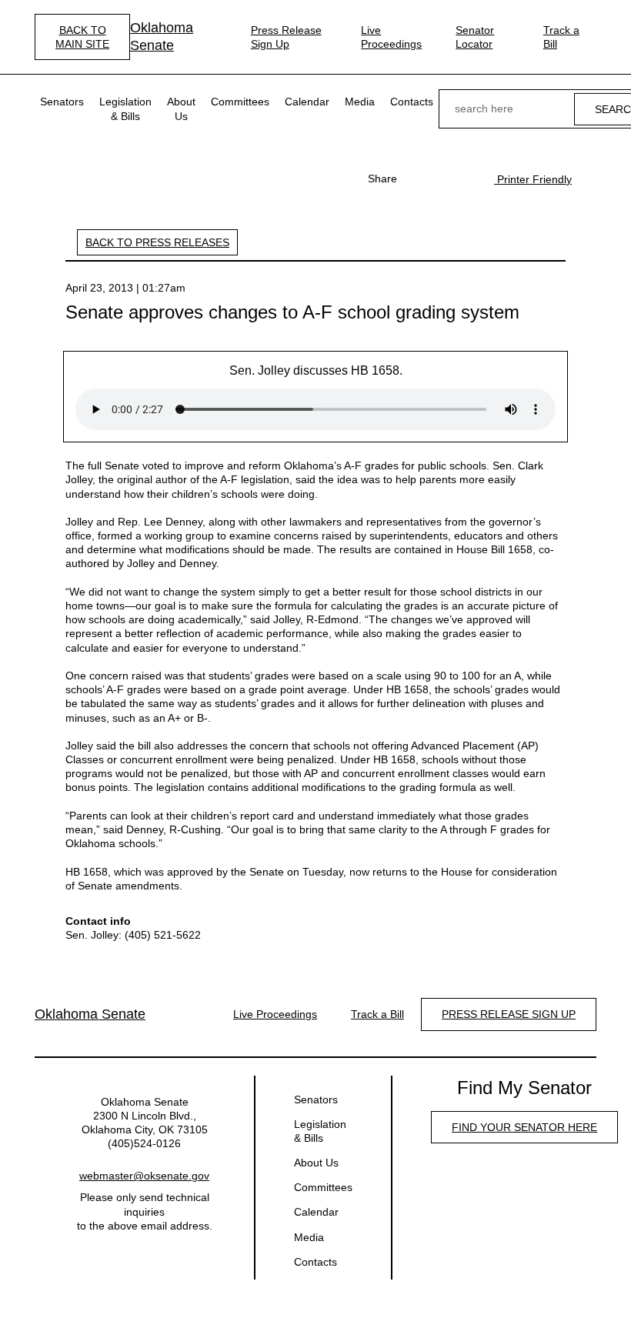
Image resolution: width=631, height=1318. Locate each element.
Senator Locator (475, 37)
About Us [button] (181, 108)
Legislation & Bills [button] (125, 108)
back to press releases (157, 242)
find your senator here (524, 1127)
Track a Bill (561, 37)
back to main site (82, 37)
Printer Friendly (533, 179)
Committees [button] (240, 101)
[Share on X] (441, 178)
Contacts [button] (411, 101)
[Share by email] (466, 178)
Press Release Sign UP (509, 1014)
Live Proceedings (391, 37)
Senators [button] (62, 101)
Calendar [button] (307, 101)
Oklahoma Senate (161, 36)
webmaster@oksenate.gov (144, 1176)
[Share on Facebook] (417, 178)
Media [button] (360, 101)
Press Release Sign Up (286, 37)
